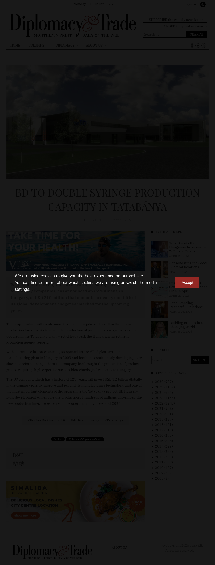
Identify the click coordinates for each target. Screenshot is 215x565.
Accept (187, 283)
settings (22, 289)
